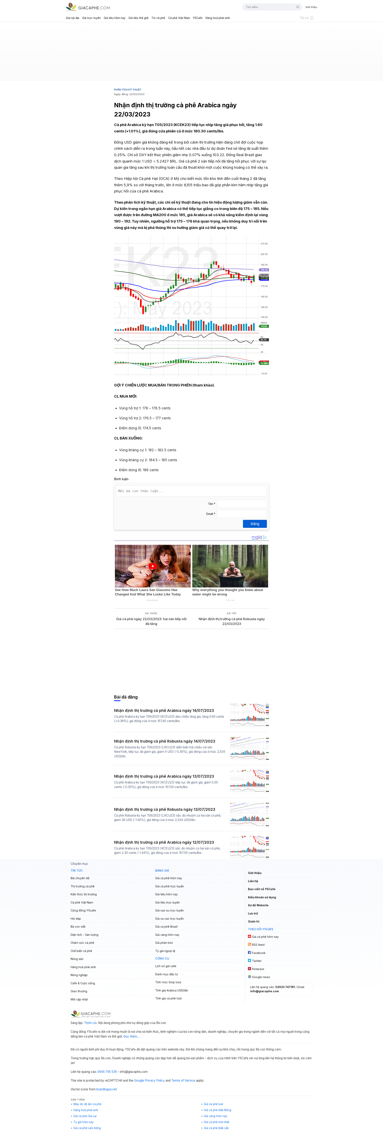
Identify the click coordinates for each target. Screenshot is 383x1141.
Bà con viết (78, 926)
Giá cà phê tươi (213, 1104)
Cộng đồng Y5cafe (83, 910)
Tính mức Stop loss (168, 982)
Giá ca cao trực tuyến (169, 918)
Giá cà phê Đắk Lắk (216, 1128)
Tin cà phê (158, 18)
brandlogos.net (106, 1089)
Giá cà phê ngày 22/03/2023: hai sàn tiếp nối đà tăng (151, 621)
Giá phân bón (164, 942)
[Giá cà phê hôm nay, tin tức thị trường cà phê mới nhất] (88, 7)
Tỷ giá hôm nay (83, 1122)
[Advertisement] (191, 53)
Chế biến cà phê (81, 951)
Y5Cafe (197, 18)
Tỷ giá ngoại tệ (165, 951)
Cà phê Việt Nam (179, 18)
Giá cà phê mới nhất (216, 1122)
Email (210, 513)
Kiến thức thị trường (84, 894)
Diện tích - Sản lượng (84, 934)
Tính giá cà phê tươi (168, 998)
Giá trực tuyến (91, 18)
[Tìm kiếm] (296, 7)
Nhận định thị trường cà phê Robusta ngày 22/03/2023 (232, 621)
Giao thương (79, 991)
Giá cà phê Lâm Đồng (87, 1128)
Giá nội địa (72, 18)
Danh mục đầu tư (166, 974)
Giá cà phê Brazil (166, 926)
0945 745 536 (107, 1072)
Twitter (257, 961)
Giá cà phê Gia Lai (85, 1116)
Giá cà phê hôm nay (168, 878)
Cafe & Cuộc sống (83, 983)
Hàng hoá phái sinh (217, 18)
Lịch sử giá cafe (165, 966)
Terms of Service (183, 1080)
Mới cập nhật (79, 999)
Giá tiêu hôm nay (114, 18)
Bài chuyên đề (80, 878)
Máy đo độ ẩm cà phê (87, 1104)
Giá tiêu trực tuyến (167, 902)
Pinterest (258, 969)
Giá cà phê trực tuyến (169, 886)
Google (139, 1080)
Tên (211, 504)
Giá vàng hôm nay (167, 934)
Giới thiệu (311, 7)
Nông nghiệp (79, 975)
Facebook (259, 953)
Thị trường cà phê (83, 886)
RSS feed (258, 944)
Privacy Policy (155, 1080)
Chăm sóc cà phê (82, 942)
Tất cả (304, 18)
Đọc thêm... (131, 1036)
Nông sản (77, 959)
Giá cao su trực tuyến (169, 910)
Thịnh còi (90, 1023)
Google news (261, 977)
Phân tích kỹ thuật (127, 89)
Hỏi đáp (76, 918)
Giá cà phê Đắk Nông (217, 1110)
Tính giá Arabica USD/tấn (171, 990)
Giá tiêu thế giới (138, 18)
